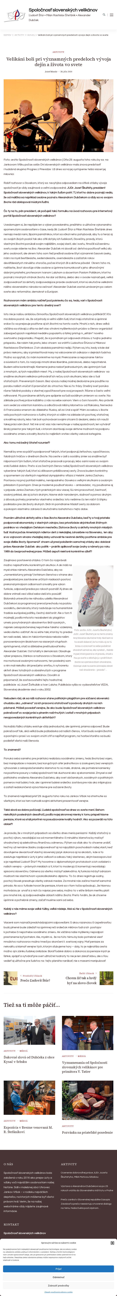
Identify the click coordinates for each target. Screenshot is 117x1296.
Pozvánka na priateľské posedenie (87, 1132)
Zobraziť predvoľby (58, 1285)
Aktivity (59, 52)
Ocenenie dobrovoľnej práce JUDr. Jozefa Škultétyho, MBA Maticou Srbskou (84, 1174)
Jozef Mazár (51, 71)
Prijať (59, 1268)
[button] (112, 1243)
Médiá (24, 1051)
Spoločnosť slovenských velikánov (63, 10)
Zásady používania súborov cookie (58, 1292)
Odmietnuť (58, 1277)
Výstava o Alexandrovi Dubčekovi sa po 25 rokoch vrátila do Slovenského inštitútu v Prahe (87, 1188)
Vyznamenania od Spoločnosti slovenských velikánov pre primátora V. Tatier (84, 1067)
